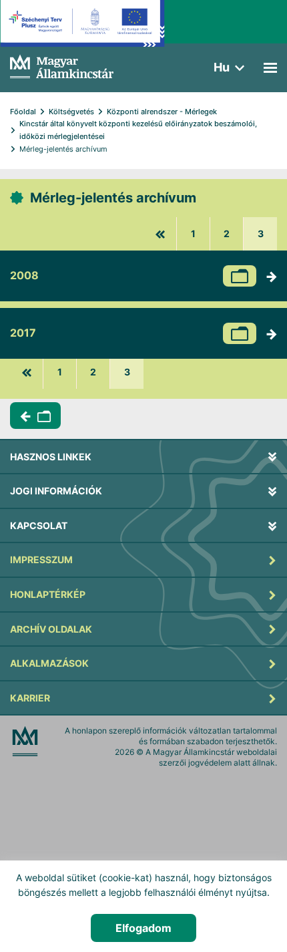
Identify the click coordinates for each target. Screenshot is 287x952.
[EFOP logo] (82, 33)
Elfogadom (143, 928)
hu (222, 67)
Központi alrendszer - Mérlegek (162, 111)
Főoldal (23, 111)
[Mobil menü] (270, 67)
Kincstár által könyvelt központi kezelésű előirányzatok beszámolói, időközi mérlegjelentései (139, 130)
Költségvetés (71, 111)
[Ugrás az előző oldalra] (160, 234)
